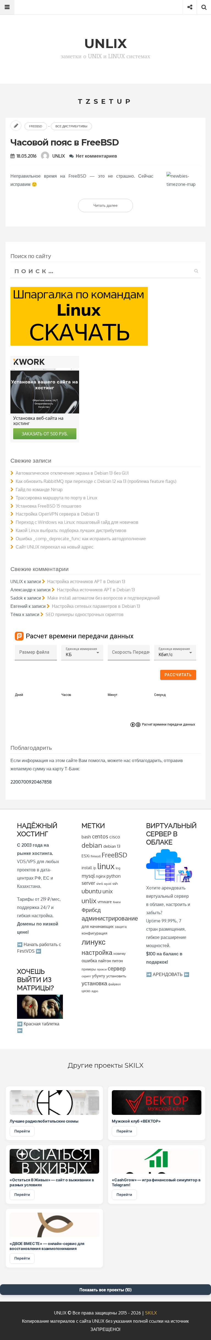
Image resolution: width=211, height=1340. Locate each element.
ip (94, 868)
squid (107, 884)
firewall (96, 856)
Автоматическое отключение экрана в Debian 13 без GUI (72, 473)
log (118, 868)
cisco (114, 837)
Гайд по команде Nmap (39, 489)
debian (92, 845)
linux (106, 866)
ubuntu (91, 891)
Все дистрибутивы (71, 126)
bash (86, 837)
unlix (89, 900)
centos (100, 836)
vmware (105, 901)
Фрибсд (91, 910)
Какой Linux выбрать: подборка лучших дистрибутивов (71, 530)
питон (117, 960)
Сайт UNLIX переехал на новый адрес (54, 547)
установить (116, 975)
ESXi (86, 855)
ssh (115, 883)
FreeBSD (35, 126)
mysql (88, 876)
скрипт (86, 976)
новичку (119, 954)
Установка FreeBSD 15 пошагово (48, 506)
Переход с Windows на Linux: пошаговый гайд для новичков (77, 522)
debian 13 (111, 846)
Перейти (22, 1131)
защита (121, 927)
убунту (98, 975)
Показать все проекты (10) (105, 1289)
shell (99, 884)
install (87, 867)
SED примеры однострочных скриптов (85, 614)
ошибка (89, 960)
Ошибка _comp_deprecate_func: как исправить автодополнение (81, 538)
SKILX (151, 1313)
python (114, 876)
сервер (117, 968)
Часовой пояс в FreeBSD (64, 142)
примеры (89, 969)
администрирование (110, 918)
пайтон (104, 960)
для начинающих (98, 926)
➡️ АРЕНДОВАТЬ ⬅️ (167, 974)
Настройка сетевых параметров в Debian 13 (96, 606)
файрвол (114, 984)
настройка (97, 952)
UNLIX (58, 156)
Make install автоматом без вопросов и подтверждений (103, 598)
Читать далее (113, 207)
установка (94, 983)
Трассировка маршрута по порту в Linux (56, 497)
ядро (94, 991)
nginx (101, 876)
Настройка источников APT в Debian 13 (86, 581)
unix (107, 891)
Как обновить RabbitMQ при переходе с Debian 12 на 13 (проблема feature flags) (96, 481)
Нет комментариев (96, 156)
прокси (102, 969)
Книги (117, 902)
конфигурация (94, 933)
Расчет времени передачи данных (168, 724)
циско (86, 991)
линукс (94, 942)
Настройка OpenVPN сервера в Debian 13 (57, 514)
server (88, 883)
